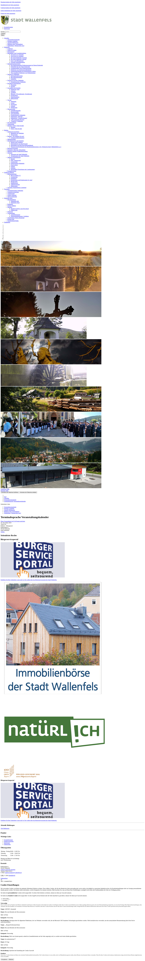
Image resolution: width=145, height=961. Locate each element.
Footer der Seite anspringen (8, 13)
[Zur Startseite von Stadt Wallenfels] (26, 24)
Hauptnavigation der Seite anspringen (11, 2)
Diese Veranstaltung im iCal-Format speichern (13, 521)
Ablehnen (11, 959)
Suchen (3, 31)
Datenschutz (7, 844)
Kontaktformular (8, 840)
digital (12, 875)
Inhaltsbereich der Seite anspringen (10, 5)
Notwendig (6, 898)
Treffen (3, 532)
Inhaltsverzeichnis (9, 841)
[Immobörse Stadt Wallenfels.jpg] (52, 693)
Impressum (7, 843)
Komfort (5, 900)
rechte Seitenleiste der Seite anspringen (11, 10)
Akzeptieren (4, 959)
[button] (6, 38)
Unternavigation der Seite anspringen (10, 7)
